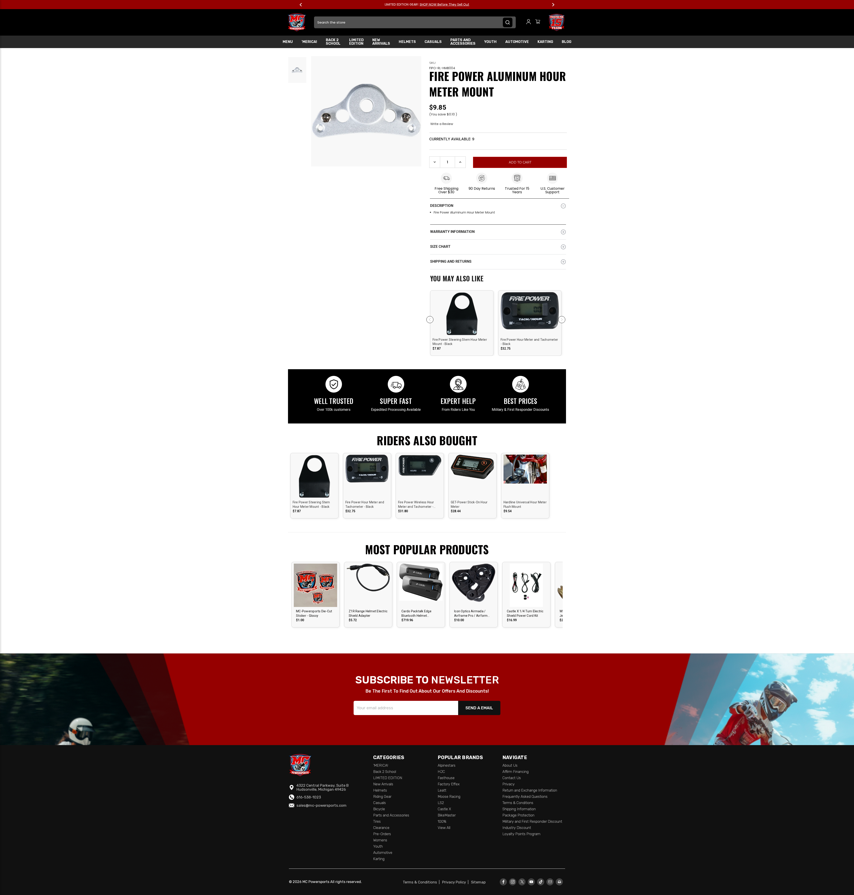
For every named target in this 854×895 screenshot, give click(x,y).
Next (551, 4)
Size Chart (440, 246)
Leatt (442, 790)
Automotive (517, 42)
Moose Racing (449, 796)
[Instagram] (513, 881)
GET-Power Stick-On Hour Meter (469, 504)
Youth (490, 42)
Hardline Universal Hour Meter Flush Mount (525, 504)
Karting (545, 42)
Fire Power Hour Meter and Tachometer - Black (529, 342)
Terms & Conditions (517, 802)
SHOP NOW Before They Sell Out (444, 4)
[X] (522, 881)
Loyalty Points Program (521, 834)
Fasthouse (446, 778)
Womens (380, 840)
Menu (288, 42)
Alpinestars (446, 765)
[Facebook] (503, 881)
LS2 (441, 802)
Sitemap (478, 882)
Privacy (508, 784)
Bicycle (379, 809)
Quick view (461, 310)
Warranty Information (452, 232)
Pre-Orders (382, 834)
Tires (377, 821)
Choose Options (316, 589)
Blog (566, 42)
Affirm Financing (515, 771)
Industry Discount (516, 827)
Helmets (407, 42)
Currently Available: (451, 139)
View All (444, 827)
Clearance (381, 827)
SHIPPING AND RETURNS (450, 261)
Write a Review (441, 124)
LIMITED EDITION (356, 42)
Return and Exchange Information (529, 790)
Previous (303, 4)
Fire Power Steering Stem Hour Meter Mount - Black (460, 342)
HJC (441, 771)
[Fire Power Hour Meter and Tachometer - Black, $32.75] (530, 330)
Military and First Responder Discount (532, 821)
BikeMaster (447, 815)
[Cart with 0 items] (538, 22)
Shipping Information (519, 809)
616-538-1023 (308, 797)
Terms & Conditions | (422, 882)
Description (441, 206)
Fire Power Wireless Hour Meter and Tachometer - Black (416, 504)
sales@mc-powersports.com (321, 805)
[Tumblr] (541, 881)
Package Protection (518, 815)
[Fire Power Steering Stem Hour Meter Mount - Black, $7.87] (462, 330)
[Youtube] (531, 881)
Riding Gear (382, 796)
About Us (510, 765)
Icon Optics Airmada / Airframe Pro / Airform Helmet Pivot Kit (471, 613)
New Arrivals (381, 42)
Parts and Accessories (462, 42)
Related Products (498, 279)
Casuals (433, 42)
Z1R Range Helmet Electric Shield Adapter (368, 613)
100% (442, 821)
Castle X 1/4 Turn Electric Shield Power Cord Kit (525, 613)
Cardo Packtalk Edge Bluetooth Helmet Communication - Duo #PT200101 (417, 613)
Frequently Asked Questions (525, 796)
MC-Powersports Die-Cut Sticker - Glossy (314, 613)
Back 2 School (333, 42)
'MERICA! (309, 42)
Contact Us (511, 778)
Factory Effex (449, 784)
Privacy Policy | (456, 882)
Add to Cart (461, 317)
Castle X (444, 809)
